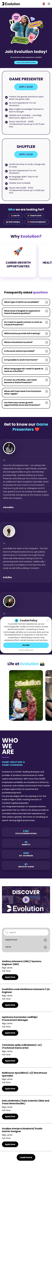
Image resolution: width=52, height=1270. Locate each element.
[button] (47, 620)
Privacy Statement (26, 650)
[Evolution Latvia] (11, 4)
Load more (26, 1157)
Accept (26, 645)
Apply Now (10, 977)
